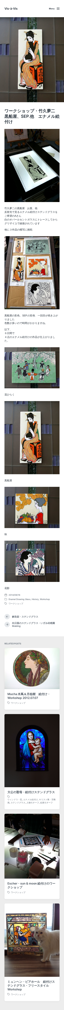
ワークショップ (16, 603)
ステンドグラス (18, 802)
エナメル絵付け (30, 799)
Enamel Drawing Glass (20, 599)
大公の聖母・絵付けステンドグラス (31, 792)
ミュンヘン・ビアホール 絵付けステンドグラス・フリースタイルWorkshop (31, 985)
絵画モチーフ (46, 802)
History (35, 599)
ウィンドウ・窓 (14, 799)
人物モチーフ (32, 802)
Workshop (45, 599)
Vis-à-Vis (11, 8)
